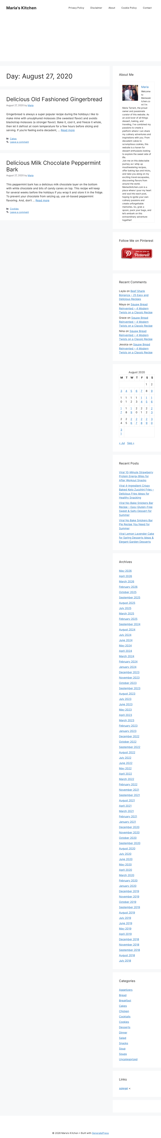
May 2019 (125, 928)
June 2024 (126, 640)
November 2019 (129, 896)
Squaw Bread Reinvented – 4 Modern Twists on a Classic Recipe (136, 308)
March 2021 (126, 811)
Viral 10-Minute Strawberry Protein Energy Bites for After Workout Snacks (136, 476)
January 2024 (127, 667)
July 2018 (125, 960)
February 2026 (128, 586)
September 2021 (129, 795)
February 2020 (128, 880)
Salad (122, 1038)
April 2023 (125, 715)
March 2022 (126, 779)
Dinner (123, 1032)
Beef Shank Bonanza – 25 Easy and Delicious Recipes (134, 295)
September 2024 (129, 624)
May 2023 (125, 709)
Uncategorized (128, 1059)
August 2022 (127, 752)
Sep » (130, 443)
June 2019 (125, 923)
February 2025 (128, 618)
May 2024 (125, 645)
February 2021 (128, 816)
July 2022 (125, 757)
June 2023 (126, 704)
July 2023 (125, 699)
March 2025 (126, 613)
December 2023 (129, 672)
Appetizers (126, 989)
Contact (147, 7)
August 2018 (127, 955)
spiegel (123, 1088)
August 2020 (127, 848)
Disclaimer (96, 7)
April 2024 (125, 650)
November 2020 (129, 832)
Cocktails (124, 1016)
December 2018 (129, 939)
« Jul (122, 443)
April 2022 (125, 773)
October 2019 (127, 901)
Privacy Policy (76, 7)
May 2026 (125, 570)
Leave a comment (19, 142)
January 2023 (127, 731)
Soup (122, 1048)
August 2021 (127, 800)
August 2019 (127, 912)
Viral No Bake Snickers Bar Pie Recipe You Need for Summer (136, 524)
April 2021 (125, 805)
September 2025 (129, 597)
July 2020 (125, 853)
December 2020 (129, 827)
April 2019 (125, 934)
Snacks (123, 1043)
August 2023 (127, 693)
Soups (123, 1054)
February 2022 (128, 784)
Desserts (124, 1027)
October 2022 (127, 741)
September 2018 (129, 950)
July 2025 (125, 608)
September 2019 (129, 907)
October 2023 (128, 683)
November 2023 (129, 677)
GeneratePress (100, 1133)
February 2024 (128, 661)
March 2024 (126, 656)
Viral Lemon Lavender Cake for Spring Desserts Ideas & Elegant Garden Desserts (136, 537)
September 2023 (129, 688)
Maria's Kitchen (21, 7)
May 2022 (125, 768)
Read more (68, 130)
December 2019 (129, 891)
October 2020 (128, 837)
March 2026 (126, 581)
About (111, 7)
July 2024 (125, 634)
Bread (123, 995)
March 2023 (126, 720)
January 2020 (127, 885)
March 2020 (126, 875)
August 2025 (127, 602)
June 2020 (126, 859)
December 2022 (129, 736)
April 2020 (125, 869)
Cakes (13, 138)
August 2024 (127, 629)
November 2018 (129, 944)
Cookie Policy (129, 7)
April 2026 (125, 576)
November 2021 (129, 789)
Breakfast (125, 1000)
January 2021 (127, 821)
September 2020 (129, 843)
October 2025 (127, 592)
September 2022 (129, 747)
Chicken (124, 1011)
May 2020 (125, 864)
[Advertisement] (80, 39)
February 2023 (128, 725)
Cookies (14, 208)
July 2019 (125, 918)
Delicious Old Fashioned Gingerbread (54, 99)
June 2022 (125, 763)
